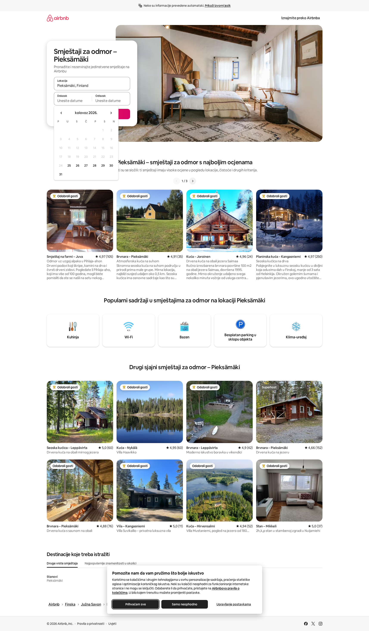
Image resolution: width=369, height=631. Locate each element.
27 (86, 165)
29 (103, 165)
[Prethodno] (176, 181)
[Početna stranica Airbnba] (58, 18)
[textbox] (73, 100)
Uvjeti (112, 624)
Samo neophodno (184, 604)
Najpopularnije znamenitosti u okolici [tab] (110, 563)
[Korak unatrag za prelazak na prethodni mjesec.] (61, 113)
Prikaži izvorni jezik (218, 6)
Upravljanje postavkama (233, 604)
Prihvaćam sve (135, 604)
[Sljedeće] (192, 181)
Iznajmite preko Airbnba (300, 18)
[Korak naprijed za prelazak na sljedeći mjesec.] (111, 113)
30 (111, 165)
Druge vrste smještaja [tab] (62, 563)
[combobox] (92, 85)
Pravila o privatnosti (90, 624)
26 (77, 165)
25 (69, 165)
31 (60, 174)
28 (94, 165)
